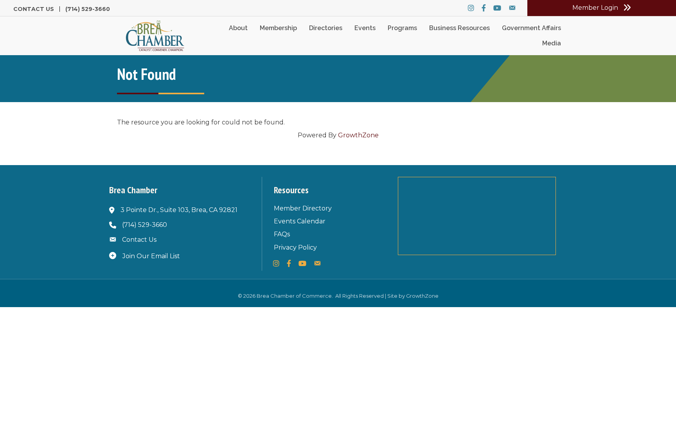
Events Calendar (299, 221)
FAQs (282, 234)
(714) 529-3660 (87, 9)
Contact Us (33, 9)
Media (551, 43)
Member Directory (303, 208)
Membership (278, 28)
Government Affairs (531, 28)
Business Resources (459, 28)
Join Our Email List (151, 256)
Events (365, 28)
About (238, 28)
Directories (325, 28)
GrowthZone (358, 135)
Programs (402, 28)
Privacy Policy (295, 247)
